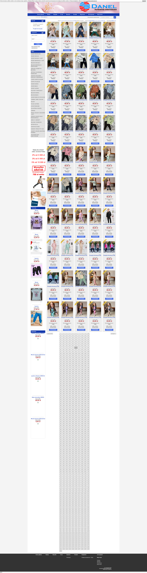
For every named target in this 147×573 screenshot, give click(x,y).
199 (85, 371)
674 (70, 467)
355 (73, 403)
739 (85, 479)
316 (76, 395)
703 (67, 473)
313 (67, 395)
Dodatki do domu (35, 126)
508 (82, 433)
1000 (88, 531)
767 (79, 485)
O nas (61, 14)
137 (79, 359)
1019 (85, 535)
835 (73, 499)
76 (75, 347)
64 (69, 345)
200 (88, 371)
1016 (76, 535)
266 (76, 385)
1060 (88, 543)
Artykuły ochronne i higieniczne (36, 73)
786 (76, 489)
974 (70, 527)
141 (60, 361)
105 (73, 353)
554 (70, 443)
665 (73, 465)
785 (73, 489)
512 (64, 435)
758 (82, 483)
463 (67, 425)
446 (76, 421)
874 (70, 507)
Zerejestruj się (34, 47)
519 (85, 435)
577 (79, 447)
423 (67, 417)
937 (79, 519)
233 (67, 379)
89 (85, 349)
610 (88, 453)
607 (79, 453)
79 (85, 347)
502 (64, 433)
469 (85, 425)
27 (79, 337)
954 (70, 523)
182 (64, 369)
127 (79, 357)
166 (76, 365)
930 (88, 517)
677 (79, 467)
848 (82, 501)
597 (79, 451)
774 (70, 487)
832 (64, 499)
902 (64, 513)
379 (85, 407)
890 (88, 509)
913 (67, 515)
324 (70, 397)
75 (72, 347)
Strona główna (40, 14)
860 (88, 503)
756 (76, 483)
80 (88, 347)
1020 (88, 535)
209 (85, 373)
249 (85, 381)
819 (85, 495)
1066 (76, 545)
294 (70, 391)
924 (70, 517)
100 (88, 351)
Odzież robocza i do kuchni (38, 97)
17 (79, 335)
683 (67, 469)
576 (76, 447)
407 (79, 413)
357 (79, 403)
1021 (61, 537)
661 (60, 465)
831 (60, 499)
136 (76, 359)
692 (64, 471)
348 (82, 401)
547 (79, 441)
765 (73, 485)
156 (76, 363)
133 (67, 359)
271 (60, 387)
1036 (76, 539)
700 (88, 471)
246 (76, 381)
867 (79, 505)
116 (76, 355)
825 (73, 497)
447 (79, 421)
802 (64, 493)
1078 (82, 547)
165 (73, 365)
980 (88, 527)
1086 (76, 549)
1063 (67, 545)
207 (79, 373)
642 (64, 461)
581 (60, 449)
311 (60, 395)
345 (73, 401)
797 (79, 491)
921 (60, 517)
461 (60, 425)
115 (73, 355)
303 (67, 393)
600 (88, 451)
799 (85, 491)
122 (64, 357)
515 (73, 435)
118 (82, 355)
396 (76, 411)
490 (88, 429)
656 (76, 463)
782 (64, 489)
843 (67, 501)
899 (85, 511)
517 (79, 435)
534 (70, 439)
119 (85, 355)
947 (79, 521)
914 (70, 515)
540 (88, 439)
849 (85, 501)
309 (85, 393)
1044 (70, 541)
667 (79, 465)
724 (70, 477)
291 (60, 391)
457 (79, 423)
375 (73, 407)
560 (88, 443)
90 (88, 349)
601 (60, 453)
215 (73, 375)
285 (73, 389)
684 (70, 469)
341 (60, 401)
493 (67, 431)
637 (79, 459)
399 (85, 411)
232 (64, 379)
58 (82, 343)
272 (64, 387)
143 (67, 361)
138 (82, 359)
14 (69, 335)
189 (85, 369)
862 (64, 505)
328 (82, 397)
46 (75, 341)
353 (67, 403)
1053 (67, 543)
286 (76, 389)
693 (67, 471)
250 (88, 381)
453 (67, 423)
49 (85, 341)
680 (88, 467)
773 (67, 487)
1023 (67, 537)
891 (60, 511)
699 (85, 471)
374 (70, 407)
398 (82, 411)
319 (85, 395)
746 (76, 481)
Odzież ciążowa (35, 88)
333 (67, 399)
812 (64, 495)
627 (79, 457)
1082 (64, 549)
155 (73, 363)
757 (79, 483)
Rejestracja (99, 563)
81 (60, 349)
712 (64, 475)
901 (60, 513)
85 (72, 349)
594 (70, 451)
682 (64, 469)
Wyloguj (98, 561)
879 (85, 507)
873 (67, 507)
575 (73, 447)
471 (60, 427)
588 (82, 449)
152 (64, 363)
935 (73, 519)
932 (64, 519)
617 (79, 455)
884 (70, 509)
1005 (73, 533)
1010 (88, 533)
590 (88, 449)
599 (85, 451)
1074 (70, 547)
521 (60, 437)
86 (75, 349)
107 (79, 353)
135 (73, 359)
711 (60, 475)
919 (85, 515)
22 (63, 337)
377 (79, 407)
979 (85, 527)
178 (82, 367)
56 (75, 343)
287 (79, 389)
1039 (85, 539)
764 (70, 485)
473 (67, 427)
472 (64, 427)
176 (76, 367)
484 (70, 429)
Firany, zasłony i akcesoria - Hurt (38, 113)
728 (82, 477)
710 (88, 473)
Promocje (69, 557)
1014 (70, 535)
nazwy (99, 20)
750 (88, 481)
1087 (79, 549)
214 (70, 375)
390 (88, 409)
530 (88, 437)
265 (73, 385)
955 (73, 523)
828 (82, 497)
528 (82, 437)
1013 (67, 535)
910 (88, 513)
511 (60, 435)
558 (82, 443)
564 (70, 445)
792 (64, 491)
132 (64, 359)
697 (79, 471)
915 (73, 515)
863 (67, 505)
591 (60, 451)
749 (85, 481)
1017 (79, 535)
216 (76, 375)
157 (79, 363)
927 (79, 517)
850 (88, 501)
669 (85, 465)
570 (88, 445)
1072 (64, 547)
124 (70, 357)
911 (60, 515)
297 (79, 391)
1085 (73, 549)
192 (64, 371)
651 (60, 463)
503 (67, 433)
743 (67, 481)
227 (79, 377)
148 (82, 361)
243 (67, 381)
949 (85, 521)
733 (67, 479)
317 (79, 395)
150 (88, 361)
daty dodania (92, 20)
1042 (64, 541)
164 (70, 365)
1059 (85, 543)
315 (73, 395)
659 (85, 463)
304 (70, 393)
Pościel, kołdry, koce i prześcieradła (37, 117)
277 (79, 387)
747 (79, 481)
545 (73, 441)
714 (70, 475)
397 (79, 411)
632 (64, 459)
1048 (82, 541)
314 (70, 395)
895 (73, 511)
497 (79, 431)
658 (82, 463)
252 (64, 383)
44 (69, 341)
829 (85, 497)
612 (64, 455)
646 (76, 461)
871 (60, 507)
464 (70, 425)
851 (60, 503)
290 (88, 389)
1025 (73, 537)
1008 (82, 533)
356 (76, 403)
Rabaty (48, 14)
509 (85, 433)
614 (70, 455)
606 (76, 453)
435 (73, 419)
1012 (64, 535)
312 (64, 395)
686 (76, 469)
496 (76, 431)
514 (70, 435)
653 (67, 463)
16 (75, 335)
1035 (73, 539)
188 (82, 369)
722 (64, 477)
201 (60, 373)
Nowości (68, 14)
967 (79, 525)
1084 (70, 549)
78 (82, 347)
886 (76, 509)
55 (72, 343)
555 (73, 443)
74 (69, 347)
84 (69, 349)
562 (64, 445)
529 (85, 437)
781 (60, 489)
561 (60, 445)
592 (64, 451)
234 (70, 379)
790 (88, 489)
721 (60, 477)
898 (82, 511)
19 (85, 335)
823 (67, 497)
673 (67, 467)
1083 (67, 549)
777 (79, 487)
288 (82, 389)
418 (82, 415)
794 (70, 491)
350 (88, 401)
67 (79, 345)
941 (60, 521)
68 (82, 345)
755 (73, 483)
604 (70, 453)
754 (70, 483)
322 (64, 397)
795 (73, 491)
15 (63, 20)
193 (67, 371)
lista (115, 20)
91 (60, 351)
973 (67, 527)
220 (88, 375)
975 (73, 527)
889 (85, 509)
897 (79, 511)
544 (70, 441)
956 (76, 523)
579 (85, 447)
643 (67, 461)
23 (66, 337)
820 (88, 495)
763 (67, 485)
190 (88, 369)
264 (70, 385)
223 (67, 377)
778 (82, 487)
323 (67, 397)
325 (73, 397)
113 (67, 355)
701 (60, 473)
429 (85, 417)
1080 (88, 547)
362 (64, 405)
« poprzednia (50, 333)
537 (79, 439)
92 (63, 351)
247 (79, 381)
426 (76, 417)
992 (64, 531)
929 (85, 517)
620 (88, 455)
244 (70, 381)
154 (70, 363)
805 (73, 493)
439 (85, 419)
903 (67, 513)
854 (70, 503)
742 (64, 481)
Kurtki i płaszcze (35, 81)
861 (60, 505)
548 (82, 441)
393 (67, 411)
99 (85, 351)
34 (69, 339)
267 (79, 385)
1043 (67, 541)
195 (73, 371)
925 (73, 517)
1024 (70, 537)
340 (88, 399)
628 (82, 457)
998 (82, 531)
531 (60, 439)
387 (79, 409)
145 (73, 361)
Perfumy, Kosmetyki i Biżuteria (36, 69)
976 (76, 527)
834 (70, 499)
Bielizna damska (35, 92)
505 (73, 433)
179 (85, 367)
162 (64, 365)
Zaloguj (98, 560)
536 (76, 439)
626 (76, 457)
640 (88, 459)
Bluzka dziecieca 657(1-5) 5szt (38, 354)
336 (76, 399)
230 (88, 377)
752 (64, 483)
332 (64, 399)
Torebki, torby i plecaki (37, 99)
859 (85, 503)
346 (76, 401)
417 (79, 415)
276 (76, 387)
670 (88, 465)
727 (79, 477)
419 (85, 415)
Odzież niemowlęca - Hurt (37, 60)
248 (82, 381)
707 (79, 473)
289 (85, 389)
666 (76, 465)
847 (79, 501)
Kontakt (75, 14)
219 (85, 375)
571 (60, 447)
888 (82, 509)
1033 (67, 539)
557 (79, 443)
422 (64, 417)
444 (70, 421)
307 (79, 393)
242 (64, 381)
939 (85, 519)
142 (64, 361)
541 (60, 441)
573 (67, 447)
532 (64, 439)
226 (76, 377)
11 (60, 335)
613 (67, 455)
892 (64, 511)
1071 (61, 547)
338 (82, 399)
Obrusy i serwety (35, 120)
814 (70, 495)
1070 (88, 545)
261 (60, 385)
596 (76, 451)
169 (85, 365)
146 (76, 361)
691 (60, 471)
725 (73, 477)
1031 (61, 539)
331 (60, 399)
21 (60, 337)
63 (66, 345)
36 (75, 339)
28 (82, 337)
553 (67, 443)
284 (70, 389)
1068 (82, 545)
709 (85, 473)
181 (60, 369)
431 (60, 419)
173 (67, 367)
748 (82, 481)
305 (73, 393)
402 (64, 413)
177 (79, 367)
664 (70, 465)
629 (85, 457)
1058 (82, 543)
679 (85, 467)
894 (70, 511)
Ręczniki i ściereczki (36, 122)
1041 (61, 541)
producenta (103, 20)
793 (67, 491)
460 (88, 423)
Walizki (33, 101)
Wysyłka (55, 14)
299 (85, 391)
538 (82, 439)
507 (79, 433)
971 (60, 527)
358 (82, 403)
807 (79, 493)
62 (63, 345)
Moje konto (100, 14)
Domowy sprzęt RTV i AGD (37, 128)
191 (60, 371)
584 (70, 449)
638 (82, 459)
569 (85, 445)
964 (70, 525)
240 (88, 379)
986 (76, 529)
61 (60, 345)
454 (70, 423)
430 (88, 417)
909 (85, 513)
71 (60, 347)
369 (85, 405)
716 (76, 475)
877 (79, 507)
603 (67, 453)
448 (82, 421)
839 (85, 499)
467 (79, 425)
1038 (82, 539)
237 (79, 379)
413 (67, 415)
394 (70, 411)
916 (76, 515)
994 (70, 531)
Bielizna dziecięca (35, 62)
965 (73, 525)
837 (79, 499)
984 (70, 529)
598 (82, 451)
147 (79, 361)
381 (60, 409)
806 (76, 493)
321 (60, 397)
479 (85, 427)
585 (73, 449)
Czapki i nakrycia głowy (37, 79)
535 (73, 439)
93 (66, 351)
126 (76, 357)
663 (67, 465)
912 (64, 515)
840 (88, 499)
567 (79, 445)
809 (85, 493)
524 (70, 437)
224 (70, 377)
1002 (64, 533)
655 (73, 463)
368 (82, 405)
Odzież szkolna (35, 56)
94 (69, 351)
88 (82, 349)
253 (67, 383)
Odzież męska (34, 86)
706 (76, 473)
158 (82, 363)
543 (67, 441)
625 (73, 457)
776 (76, 487)
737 (79, 479)
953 (67, 523)
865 (73, 505)
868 (82, 505)
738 (82, 479)
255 (73, 383)
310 (88, 393)
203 (67, 373)
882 (64, 509)
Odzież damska (34, 83)
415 (73, 415)
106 (76, 353)
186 (76, 369)
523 (67, 437)
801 (60, 493)
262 (64, 385)
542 (64, 441)
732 (64, 479)
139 (85, 359)
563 (67, 445)
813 (67, 495)
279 (85, 387)
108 (82, 353)
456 (76, 423)
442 (64, 421)
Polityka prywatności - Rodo (87, 557)
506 (76, 433)
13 (66, 335)
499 (85, 431)
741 (60, 481)
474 (70, 427)
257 (79, 383)
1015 (73, 535)
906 (76, 513)
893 (67, 511)
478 (82, 427)
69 (85, 345)
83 (66, 349)
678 (82, 467)
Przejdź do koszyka (37, 28)
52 (63, 343)
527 (79, 437)
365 (73, 405)
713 (67, 475)
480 (88, 427)
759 (85, 483)
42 (63, 341)
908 (82, 513)
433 (67, 419)
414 (70, 415)
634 (70, 459)
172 (64, 367)
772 (64, 487)
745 (73, 481)
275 (73, 387)
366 (76, 405)
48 (82, 341)
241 (60, 381)
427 (79, 417)
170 (88, 365)
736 (76, 479)
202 (64, 373)
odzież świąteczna (36, 53)
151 (60, 363)
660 (88, 463)
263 (67, 385)
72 (63, 347)
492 (64, 431)
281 (60, 389)
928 (82, 517)
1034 (70, 539)
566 (76, 445)
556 (76, 443)
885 (73, 509)
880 (88, 507)
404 (70, 413)
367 (79, 405)
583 (67, 449)
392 (64, 411)
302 (64, 393)
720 (88, 475)
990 (88, 529)
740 (88, 479)
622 (64, 457)
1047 (79, 541)
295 (73, 391)
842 (64, 501)
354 (70, 403)
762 (64, 485)
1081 (61, 549)
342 (64, 401)
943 (67, 521)
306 (76, 393)
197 (79, 371)
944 (70, 521)
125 (73, 357)
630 (88, 457)
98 (82, 351)
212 (64, 375)
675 (73, 467)
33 (66, 339)
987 (79, 529)
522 (64, 437)
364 (70, 405)
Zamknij (144, 0)
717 (79, 475)
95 (72, 351)
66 (75, 345)
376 (76, 407)
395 (73, 411)
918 (82, 515)
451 (60, 423)
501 (60, 433)
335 (73, 399)
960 (88, 523)
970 (88, 525)
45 (73, 20)
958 (82, 523)
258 (82, 383)
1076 (76, 547)
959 (85, 523)
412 (64, 415)
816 (76, 495)
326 (76, 397)
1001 (61, 533)
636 (76, 459)
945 (73, 521)
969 (85, 525)
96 (75, 351)
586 (76, 449)
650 (88, 461)
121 (60, 357)
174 (70, 367)
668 (82, 465)
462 (64, 425)
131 (60, 359)
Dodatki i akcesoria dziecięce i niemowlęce (37, 76)
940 (88, 519)
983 (67, 529)
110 (88, 353)
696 (76, 471)
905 (73, 513)
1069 (85, 545)
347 (79, 401)
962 (64, 525)
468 (82, 425)
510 (88, 433)
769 (85, 485)
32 (63, 339)
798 (82, 491)
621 (60, 457)
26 (75, 337)
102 (64, 353)
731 (60, 479)
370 (88, 405)
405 (73, 413)
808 (82, 493)
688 (82, 469)
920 (88, 515)
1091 (61, 551)
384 (70, 409)
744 (70, 481)
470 (88, 425)
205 (73, 373)
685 (73, 469)
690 (88, 469)
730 (88, 477)
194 (70, 371)
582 (64, 449)
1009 (85, 533)
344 (70, 401)
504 (70, 433)
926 (76, 517)
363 (67, 405)
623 (67, 457)
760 (88, 483)
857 (79, 503)
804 (70, 493)
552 (64, 443)
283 (67, 389)
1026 (76, 537)
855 (73, 503)
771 (60, 487)
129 (85, 357)
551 (60, 443)
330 (88, 397)
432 (64, 419)
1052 (64, 543)
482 (64, 429)
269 (85, 385)
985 (73, 529)
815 (73, 495)
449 (85, 421)
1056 (76, 543)
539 (85, 439)
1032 (64, 539)
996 (76, 531)
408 (82, 413)
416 (76, 415)
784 (70, 489)
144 (70, 361)
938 (82, 519)
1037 (79, 539)
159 (85, 363)
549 (85, 441)
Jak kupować (91, 14)
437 (79, 419)
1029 (85, 537)
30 (68, 20)
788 (82, 489)
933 (67, 519)
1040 (88, 539)
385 (73, 409)
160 (88, 363)
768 (82, 485)
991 (60, 531)
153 (67, 363)
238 (82, 379)
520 (88, 435)
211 (60, 375)
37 (79, 339)
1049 (85, 541)
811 (60, 495)
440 (88, 419)
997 (79, 531)
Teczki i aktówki (35, 103)
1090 (88, 549)
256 (76, 383)
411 (60, 415)
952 (64, 523)
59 (85, 343)
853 (67, 503)
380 (88, 407)
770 (88, 485)
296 (76, 391)
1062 (64, 545)
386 (76, 409)
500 (88, 431)
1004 (70, 533)
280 (88, 387)
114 (70, 355)
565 (73, 445)
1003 (67, 533)
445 (73, 421)
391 (60, 411)
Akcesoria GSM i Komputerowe (35, 135)
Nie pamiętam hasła (36, 46)
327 (79, 397)
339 (85, 399)
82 (63, 349)
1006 (76, 533)
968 (82, 525)
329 (85, 397)
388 (82, 409)
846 (76, 501)
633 (67, 459)
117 (79, 355)
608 (82, 453)
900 (88, 511)
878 (82, 507)
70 (88, 345)
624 (70, 457)
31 (60, 339)
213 (67, 375)
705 (73, 473)
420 (88, 415)
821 (60, 497)
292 (64, 391)
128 (82, 357)
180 (88, 367)
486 (76, 429)
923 (67, 517)
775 (73, 487)
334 (70, 399)
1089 (85, 549)
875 (73, 507)
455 (73, 423)
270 (88, 385)
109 (85, 353)
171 (60, 367)
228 (82, 377)
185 (73, 369)
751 (60, 483)
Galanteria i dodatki (36, 108)
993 (67, 531)
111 (60, 355)
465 (73, 425)
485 (73, 429)
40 (71, 20)
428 (82, 417)
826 (76, 497)
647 (79, 461)
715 (73, 475)
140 (88, 359)
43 (66, 341)
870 (88, 505)
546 (76, 441)
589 (85, 449)
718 (82, 475)
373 (67, 407)
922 (64, 517)
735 (73, 479)
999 (85, 531)
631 (60, 459)
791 (60, 491)
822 (64, 497)
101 (60, 353)
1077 (79, 547)
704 (70, 473)
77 (79, 347)
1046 (76, 541)
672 (64, 467)
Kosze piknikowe (35, 106)
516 (76, 435)
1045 (73, 541)
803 (67, 493)
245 (73, 381)
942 (64, 521)
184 (70, 369)
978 (82, 527)
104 (70, 353)
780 (88, 487)
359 (85, 403)
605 (73, 453)
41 (60, 341)
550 (88, 441)
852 (64, 503)
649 (85, 461)
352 (64, 403)
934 (70, 519)
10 (62, 20)
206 (76, 373)
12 (63, 335)
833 (67, 499)
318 (82, 395)
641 (60, 461)
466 (76, 425)
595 (73, 451)
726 (76, 477)
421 (60, 417)
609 (85, 453)
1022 (64, 537)
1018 (82, 535)
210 (88, 373)
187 (79, 369)
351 (60, 403)
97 (79, 351)
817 (79, 495)
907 (79, 513)
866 (76, 505)
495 (73, 431)
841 (60, 501)
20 (65, 20)
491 (60, 431)
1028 (82, 537)
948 (82, 521)
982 (64, 529)
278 (82, 387)
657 (79, 463)
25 (72, 337)
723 (67, 477)
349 (85, 401)
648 (82, 461)
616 (76, 455)
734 (70, 479)
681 (60, 469)
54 (69, 343)
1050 (88, 541)
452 (64, 423)
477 (79, 427)
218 (82, 375)
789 (85, 489)
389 (85, 409)
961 (60, 525)
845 (73, 501)
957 (79, 523)
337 (79, 399)
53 (66, 343)
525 (73, 437)
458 (82, 423)
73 (66, 347)
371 (60, 407)
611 (60, 455)
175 (73, 367)
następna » (113, 333)
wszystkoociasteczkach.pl (91, 0)
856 (76, 503)
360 (88, 403)
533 (67, 439)
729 (85, 477)
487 (79, 429)
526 (76, 437)
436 (76, 419)
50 (88, 341)
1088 (82, 549)
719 (85, 475)
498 (82, 431)
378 (82, 407)
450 (88, 421)
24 (69, 337)
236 (76, 379)
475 (73, 427)
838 (82, 499)
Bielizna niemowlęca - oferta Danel (36, 66)
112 (63, 355)
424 (70, 417)
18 (82, 335)
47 (79, 341)
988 (82, 529)
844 (70, 501)
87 (79, 349)
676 (76, 467)
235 (73, 379)
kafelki (112, 20)
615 (73, 455)
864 (70, 505)
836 (76, 499)
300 (88, 391)
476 (76, 427)
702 (64, 473)
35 (70, 20)
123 (67, 357)
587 (79, 449)
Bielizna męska (34, 95)
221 (60, 377)
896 (76, 511)
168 (82, 365)
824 (70, 497)
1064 (70, 545)
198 (82, 371)
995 (73, 531)
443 (67, 421)
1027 (79, 537)
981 (60, 529)
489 (85, 429)
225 (73, 377)
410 (88, 413)
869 (85, 505)
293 (67, 391)
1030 (88, 537)
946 (76, 521)
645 (73, 461)
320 (88, 395)
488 (82, 429)
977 (79, 527)
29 (85, 337)
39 (85, 339)
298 (82, 391)
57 (79, 343)
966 (76, 525)
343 (67, 401)
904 (70, 513)
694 (70, 471)
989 (85, 529)
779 (85, 487)
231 (60, 379)
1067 (79, 545)
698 (82, 471)
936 (76, 519)
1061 (61, 545)
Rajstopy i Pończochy (36, 90)
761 (60, 485)
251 (60, 383)
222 (64, 377)
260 (88, 383)
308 (82, 393)
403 (67, 413)
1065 (73, 545)
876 (76, 507)
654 (70, 463)
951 (60, 523)
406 (76, 413)
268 (82, 385)
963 (67, 525)
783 (67, 489)
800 (88, 491)
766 (76, 485)
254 (70, 383)
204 (70, 373)
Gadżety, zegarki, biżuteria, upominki (38, 132)
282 (64, 389)
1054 (70, 543)
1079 (85, 547)
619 (85, 455)
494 (70, 431)
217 (79, 375)
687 (79, 469)
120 (88, 355)
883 (67, 509)
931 (60, 519)
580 (88, 447)
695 (73, 471)
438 (82, 419)
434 (70, 419)
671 (60, 467)
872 (64, 507)
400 (88, 411)
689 (85, 469)
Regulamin (82, 14)
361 (60, 405)
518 (82, 435)
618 (82, 455)
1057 (79, 543)
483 (67, 429)
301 (60, 393)
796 (76, 491)
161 (60, 365)
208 (82, 373)
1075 (73, 547)
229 (85, 377)
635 (73, 459)
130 (88, 357)
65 (72, 345)
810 (88, 493)
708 (82, 473)
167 (79, 365)
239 (85, 379)
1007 (79, 533)
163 (67, 365)
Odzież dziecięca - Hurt (37, 58)
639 (85, 459)
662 (64, 465)
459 (85, 423)
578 (82, 447)
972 (64, 527)
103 (67, 353)
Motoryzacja (34, 124)
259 (85, 383)
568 (82, 445)
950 (88, 521)
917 (79, 515)
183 (67, 369)
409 (85, 413)
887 (79, 509)
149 (85, 361)
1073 (67, 547)
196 (76, 371)
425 (73, 417)
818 (82, 495)
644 (70, 461)
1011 (61, 535)
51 (60, 343)
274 (70, 387)
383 (67, 409)
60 (88, 343)
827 (79, 497)
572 (64, 447)
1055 (73, 543)
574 (70, 447)
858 (82, 503)
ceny (96, 20)
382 (64, 409)
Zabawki (33, 110)
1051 (61, 543)
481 (60, 429)
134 (70, 359)
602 (64, 453)
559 (85, 443)
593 (67, 451)
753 (67, 483)
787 (79, 489)
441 (60, 421)
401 (60, 413)
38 (82, 339)
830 (88, 497)
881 (60, 509)
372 (64, 407)
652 (64, 463)
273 (67, 387)
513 (67, 435)
